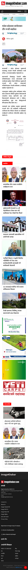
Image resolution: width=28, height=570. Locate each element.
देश (2, 551)
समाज (2, 561)
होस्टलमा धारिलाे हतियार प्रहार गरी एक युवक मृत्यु (13, 422)
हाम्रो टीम (4, 539)
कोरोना (14, 14)
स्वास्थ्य (16, 554)
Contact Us (3, 502)
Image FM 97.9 (4, 509)
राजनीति (3, 554)
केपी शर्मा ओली (6, 14)
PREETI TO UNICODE (6, 549)
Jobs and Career (5, 517)
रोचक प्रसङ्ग (17, 551)
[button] (25, 11)
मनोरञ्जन (17, 558)
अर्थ (2, 558)
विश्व (16, 549)
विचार (2, 556)
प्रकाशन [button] (19, 11)
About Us (3, 505)
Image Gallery (4, 514)
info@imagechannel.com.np (7, 497)
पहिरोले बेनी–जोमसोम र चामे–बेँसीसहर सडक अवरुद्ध (14, 463)
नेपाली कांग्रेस (21, 14)
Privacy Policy (4, 519)
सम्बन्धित (5, 164)
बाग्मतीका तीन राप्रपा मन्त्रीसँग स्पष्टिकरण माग (12, 442)
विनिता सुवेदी (9, 39)
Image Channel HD (5, 507)
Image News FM (5, 512)
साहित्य (16, 556)
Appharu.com (19, 567)
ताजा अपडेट (7, 404)
